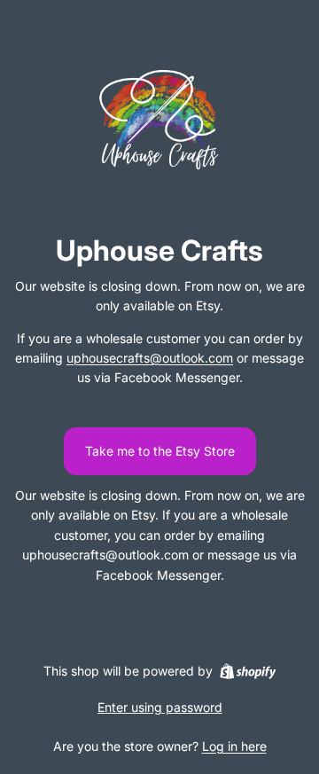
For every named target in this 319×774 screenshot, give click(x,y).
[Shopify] (248, 671)
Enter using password (159, 707)
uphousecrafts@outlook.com (149, 357)
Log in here (234, 746)
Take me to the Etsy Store (160, 450)
